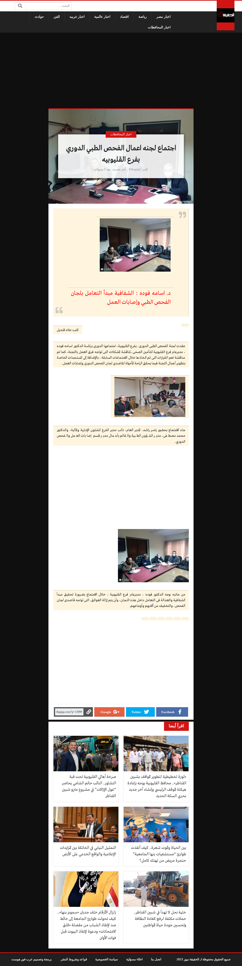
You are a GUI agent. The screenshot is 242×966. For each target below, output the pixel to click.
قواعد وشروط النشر (74, 959)
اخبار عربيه (77, 16)
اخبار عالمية (102, 16)
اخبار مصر (163, 16)
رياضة (142, 16)
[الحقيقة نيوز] (225, 15)
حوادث (39, 16)
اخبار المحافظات (159, 27)
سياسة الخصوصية (106, 959)
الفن (57, 16)
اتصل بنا (156, 959)
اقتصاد (124, 16)
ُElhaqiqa (134, 169)
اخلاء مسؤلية (134, 959)
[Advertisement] (121, 70)
